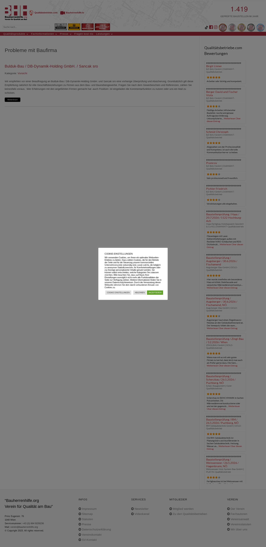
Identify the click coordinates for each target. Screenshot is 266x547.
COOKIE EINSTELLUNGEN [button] (118, 293)
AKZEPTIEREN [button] (155, 293)
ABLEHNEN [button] (140, 293)
